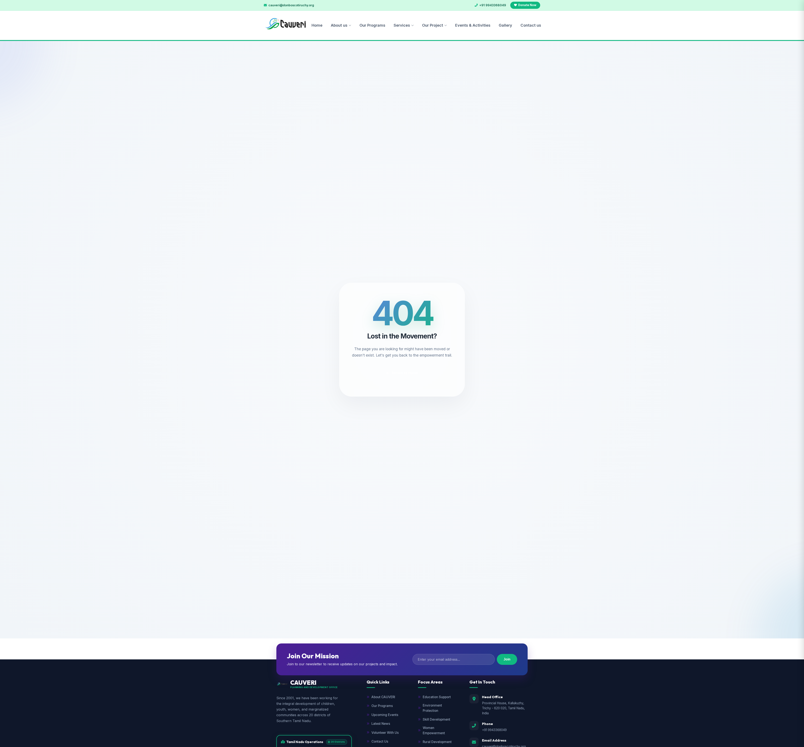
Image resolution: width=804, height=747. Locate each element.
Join (507, 659)
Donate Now (527, 5)
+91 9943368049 (494, 730)
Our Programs (372, 25)
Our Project (432, 25)
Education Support (437, 697)
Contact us (531, 25)
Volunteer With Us (385, 733)
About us (339, 25)
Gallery (505, 25)
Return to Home (405, 373)
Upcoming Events (384, 715)
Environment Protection (432, 707)
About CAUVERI (383, 697)
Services (402, 25)
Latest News (380, 724)
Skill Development (436, 719)
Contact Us (379, 741)
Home (317, 25)
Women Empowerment (434, 730)
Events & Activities (472, 25)
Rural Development (437, 742)
